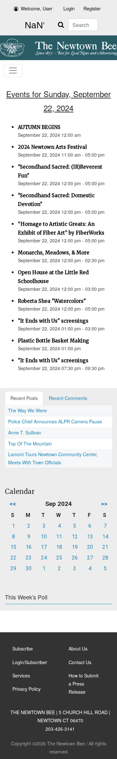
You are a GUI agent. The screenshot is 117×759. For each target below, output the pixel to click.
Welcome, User (36, 8)
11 (59, 537)
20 (90, 547)
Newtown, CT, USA (33, 25)
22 (13, 558)
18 (59, 547)
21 (105, 547)
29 (13, 568)
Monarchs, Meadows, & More (53, 253)
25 (59, 558)
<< (12, 504)
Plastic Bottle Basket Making (53, 341)
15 (13, 547)
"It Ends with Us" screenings (53, 321)
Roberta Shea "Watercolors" (52, 301)
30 (29, 568)
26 (75, 558)
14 (105, 537)
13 (90, 537)
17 (44, 547)
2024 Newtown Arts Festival (52, 147)
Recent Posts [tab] (24, 398)
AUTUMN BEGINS (39, 127)
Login (69, 8)
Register (92, 8)
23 (29, 558)
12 (75, 537)
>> (104, 504)
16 (29, 547)
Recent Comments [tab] (68, 398)
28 (105, 558)
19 (75, 547)
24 (44, 558)
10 (44, 537)
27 (90, 558)
